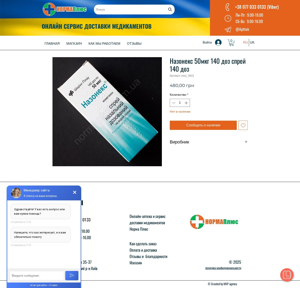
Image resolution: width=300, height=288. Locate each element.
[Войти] (221, 42)
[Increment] (186, 103)
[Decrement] (173, 103)
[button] (231, 42)
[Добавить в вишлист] (243, 125)
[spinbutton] (180, 103)
